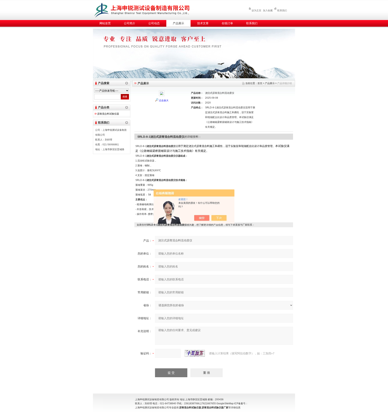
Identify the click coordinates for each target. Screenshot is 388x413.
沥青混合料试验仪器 (108, 113)
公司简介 (129, 23)
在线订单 (227, 23)
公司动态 (154, 23)
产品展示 (178, 23)
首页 (259, 83)
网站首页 (105, 23)
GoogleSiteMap (225, 403)
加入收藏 (268, 10)
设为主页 (256, 10)
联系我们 (282, 10)
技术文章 (203, 23)
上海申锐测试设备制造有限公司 (146, 9)
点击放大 (164, 100)
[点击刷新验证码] (195, 353)
